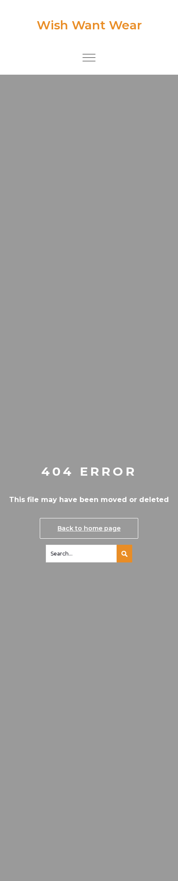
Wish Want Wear (89, 25)
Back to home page (89, 528)
